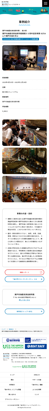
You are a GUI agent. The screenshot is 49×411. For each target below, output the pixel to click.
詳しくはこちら (24, 300)
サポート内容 (36, 380)
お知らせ (37, 375)
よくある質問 (36, 389)
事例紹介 (11, 329)
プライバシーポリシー (12, 399)
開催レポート (24, 272)
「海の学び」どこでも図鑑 (12, 389)
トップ (3, 329)
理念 (12, 380)
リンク (37, 394)
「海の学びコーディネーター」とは (24, 279)
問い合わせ (12, 394)
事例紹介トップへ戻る (24, 311)
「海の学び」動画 (37, 385)
